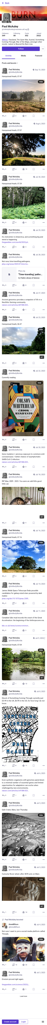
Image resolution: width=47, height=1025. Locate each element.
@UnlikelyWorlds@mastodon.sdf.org (14, 29)
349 (3, 36)
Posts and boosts (9, 63)
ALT (42, 110)
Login (23, 1022)
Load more (23, 996)
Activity (8, 56)
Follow (21, 49)
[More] (43, 115)
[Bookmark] (33, 115)
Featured (38, 56)
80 (14, 36)
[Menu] (43, 49)
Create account (10, 1022)
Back (7, 3)
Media (23, 56)
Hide (41, 82)
